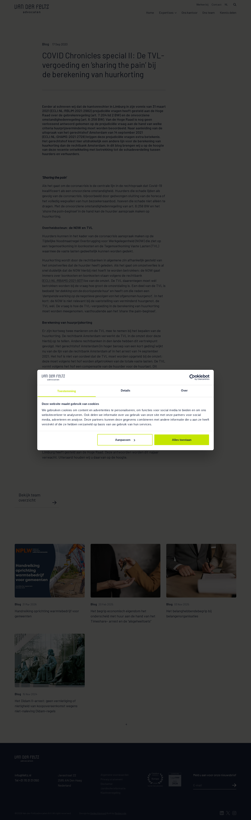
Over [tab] (184, 390)
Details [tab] (125, 390)
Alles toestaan (181, 439)
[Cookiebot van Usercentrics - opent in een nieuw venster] (192, 377)
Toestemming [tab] (66, 391)
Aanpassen (122, 439)
